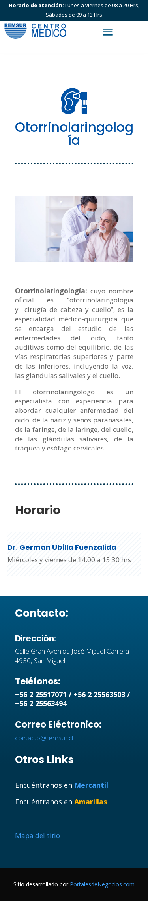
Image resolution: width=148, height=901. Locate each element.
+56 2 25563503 (99, 694)
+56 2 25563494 (41, 703)
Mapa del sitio (37, 835)
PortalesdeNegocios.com (102, 884)
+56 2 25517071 (41, 694)
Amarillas (90, 801)
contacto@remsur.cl (44, 737)
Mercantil (91, 785)
